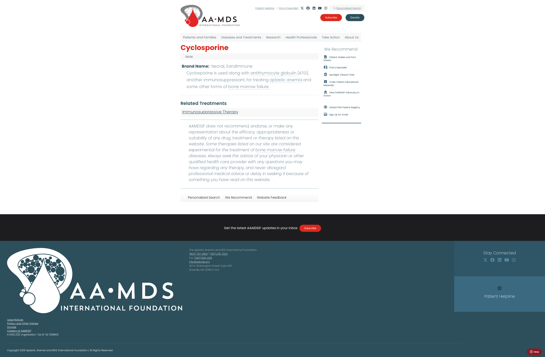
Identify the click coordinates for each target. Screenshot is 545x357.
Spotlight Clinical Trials (341, 74)
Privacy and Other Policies (22, 323)
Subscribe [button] (331, 17)
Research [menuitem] (273, 37)
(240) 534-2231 (203, 258)
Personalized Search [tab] (204, 197)
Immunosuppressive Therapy (210, 112)
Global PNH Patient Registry (344, 107)
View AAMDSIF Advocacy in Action (341, 94)
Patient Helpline (264, 8)
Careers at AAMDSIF (19, 331)
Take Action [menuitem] (331, 37)
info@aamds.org (199, 262)
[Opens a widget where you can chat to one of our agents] (534, 352)
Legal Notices (15, 320)
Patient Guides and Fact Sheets (339, 59)
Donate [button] (355, 17)
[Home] (210, 16)
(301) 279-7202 (219, 254)
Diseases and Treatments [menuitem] (241, 37)
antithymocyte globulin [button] (274, 73)
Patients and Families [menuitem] (199, 37)
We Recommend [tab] (238, 197)
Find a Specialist (288, 8)
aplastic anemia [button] (286, 80)
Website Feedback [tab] (271, 197)
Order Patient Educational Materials (340, 84)
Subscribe (310, 228)
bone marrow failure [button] (249, 86)
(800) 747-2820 (198, 254)
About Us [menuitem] (352, 37)
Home (189, 56)
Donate (11, 327)
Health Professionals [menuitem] (301, 37)
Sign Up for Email (338, 114)
